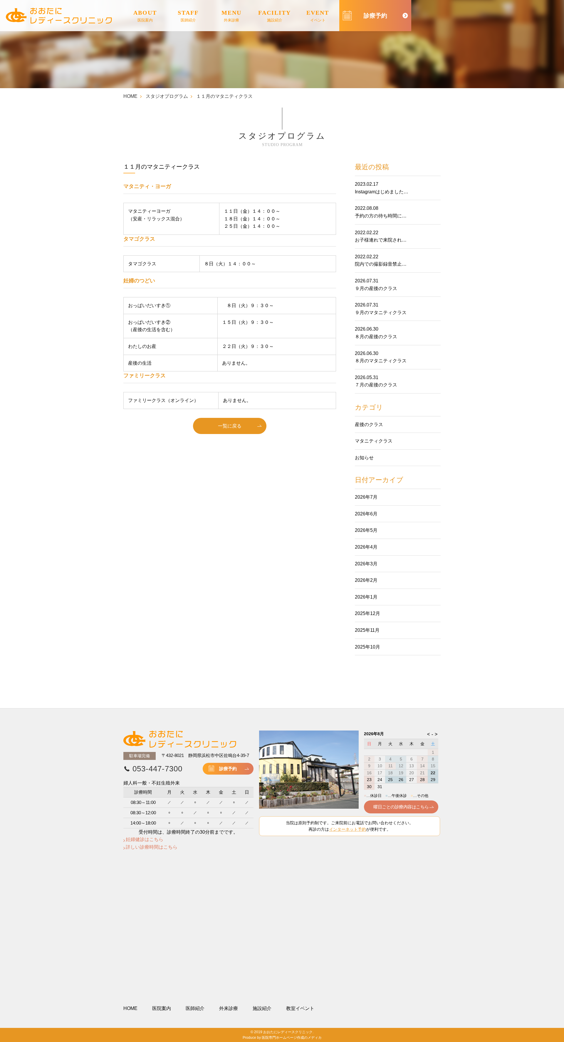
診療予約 (228, 768)
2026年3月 (366, 563)
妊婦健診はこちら (144, 839)
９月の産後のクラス (376, 288)
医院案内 (161, 1008)
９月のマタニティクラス (381, 312)
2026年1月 (366, 596)
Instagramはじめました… (381, 191)
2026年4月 (366, 547)
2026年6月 (366, 513)
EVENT (317, 15)
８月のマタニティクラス (381, 360)
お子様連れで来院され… (381, 239)
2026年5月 (366, 530)
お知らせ (364, 457)
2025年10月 (367, 646)
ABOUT (145, 15)
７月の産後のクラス (376, 384)
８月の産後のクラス (376, 336)
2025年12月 (367, 613)
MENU (231, 15)
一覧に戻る (229, 425)
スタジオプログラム (167, 96)
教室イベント (300, 1008)
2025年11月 (367, 630)
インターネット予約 (347, 829)
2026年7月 (366, 497)
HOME (130, 96)
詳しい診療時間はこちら (151, 847)
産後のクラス (369, 424)
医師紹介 (195, 1008)
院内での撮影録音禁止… (381, 264)
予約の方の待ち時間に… (381, 215)
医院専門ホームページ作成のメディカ (292, 1038)
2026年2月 (366, 580)
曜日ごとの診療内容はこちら (401, 806)
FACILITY (274, 15)
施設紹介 (262, 1008)
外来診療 (228, 1008)
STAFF (188, 15)
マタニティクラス (373, 440)
